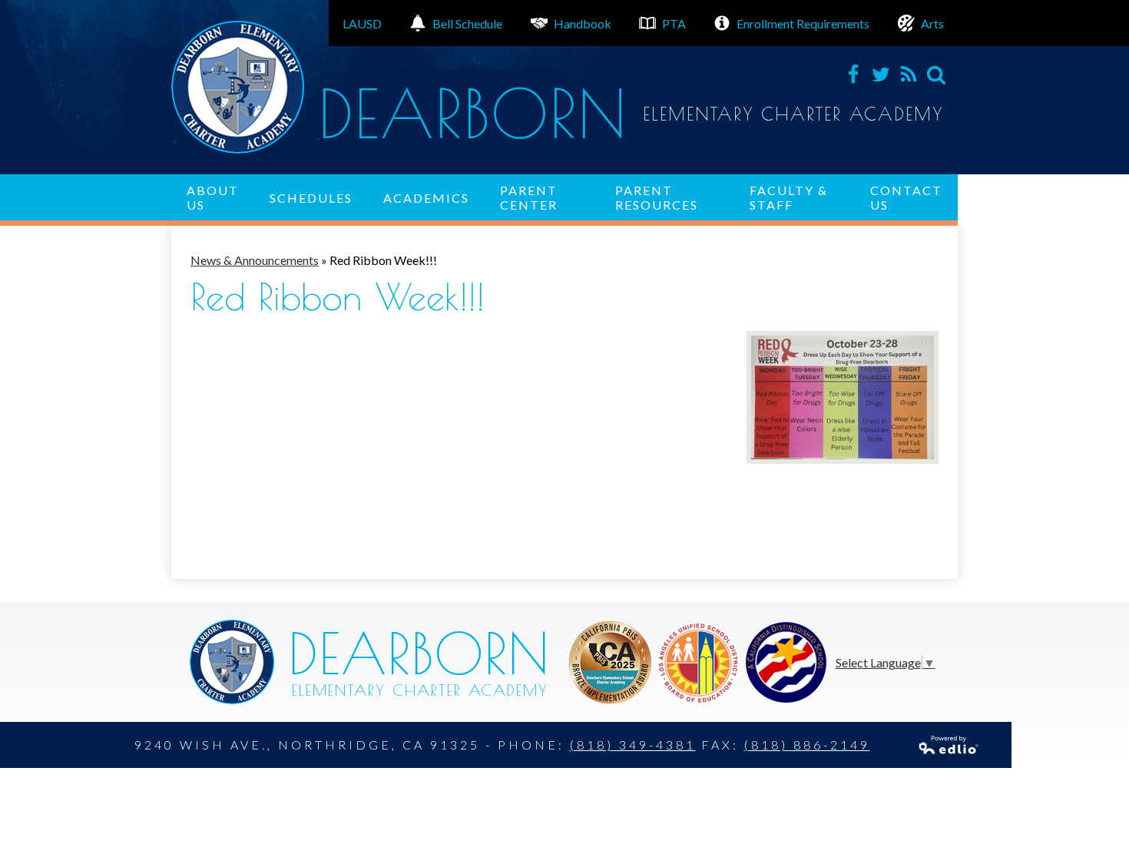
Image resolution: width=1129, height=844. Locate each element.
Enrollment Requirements (803, 23)
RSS (909, 74)
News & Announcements (254, 260)
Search (936, 74)
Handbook (582, 23)
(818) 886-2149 (807, 744)
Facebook (853, 74)
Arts (932, 23)
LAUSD (362, 23)
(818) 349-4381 (633, 744)
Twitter (881, 74)
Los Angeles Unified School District (610, 662)
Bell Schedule (467, 23)
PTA (674, 23)
